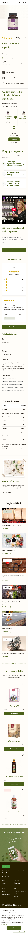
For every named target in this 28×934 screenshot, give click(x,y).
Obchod (4, 880)
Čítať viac (14, 250)
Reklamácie (17, 889)
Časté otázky (17, 883)
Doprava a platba (6, 894)
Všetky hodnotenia (21, 38)
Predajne (16, 880)
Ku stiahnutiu (17, 886)
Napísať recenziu (15, 327)
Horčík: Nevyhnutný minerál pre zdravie (13, 653)
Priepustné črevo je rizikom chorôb (11, 525)
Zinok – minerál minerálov (9, 550)
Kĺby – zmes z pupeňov (14, 812)
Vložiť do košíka (14, 713)
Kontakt (16, 896)
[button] (19, 932)
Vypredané (7, 790)
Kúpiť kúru (14, 139)
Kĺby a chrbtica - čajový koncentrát (14, 776)
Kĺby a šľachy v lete (7, 628)
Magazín (4, 883)
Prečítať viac (4, 924)
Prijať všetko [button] (14, 927)
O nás (3, 891)
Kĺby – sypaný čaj (14, 706)
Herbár (4, 886)
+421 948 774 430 (6, 493)
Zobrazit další (14, 824)
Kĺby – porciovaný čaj (14, 741)
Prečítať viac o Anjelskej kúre (9, 106)
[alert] (14, 921)
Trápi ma (4, 889)
